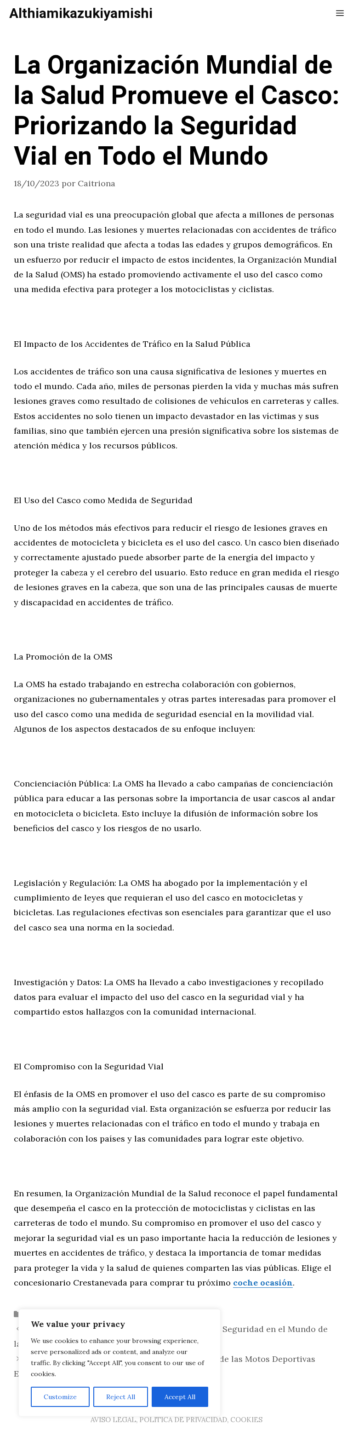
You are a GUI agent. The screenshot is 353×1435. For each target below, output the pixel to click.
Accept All (180, 1397)
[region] (119, 1363)
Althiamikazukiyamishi (81, 14)
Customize (60, 1397)
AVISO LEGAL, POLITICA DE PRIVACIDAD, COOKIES (176, 1419)
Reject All (120, 1397)
